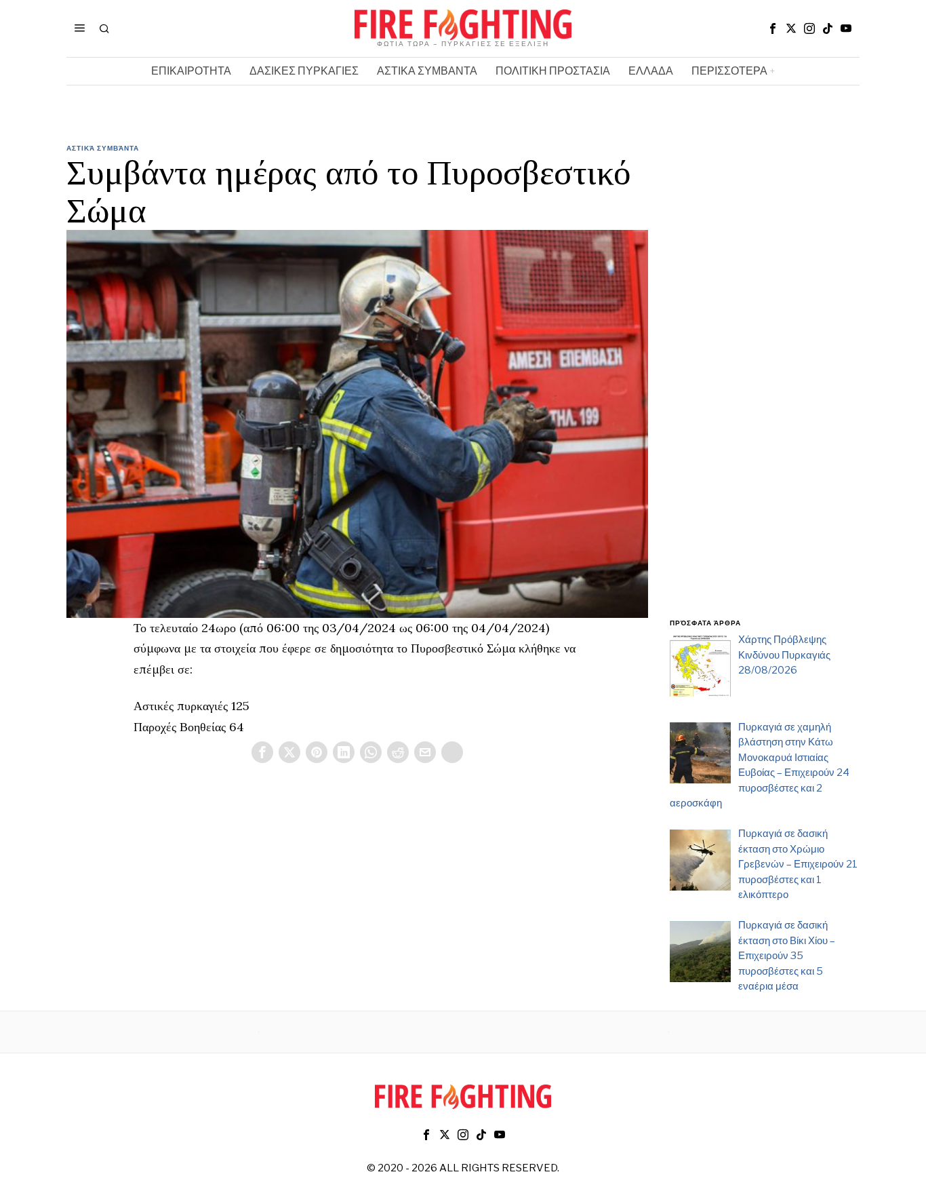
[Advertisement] (765, 388)
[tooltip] (773, 28)
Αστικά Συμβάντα (102, 148)
